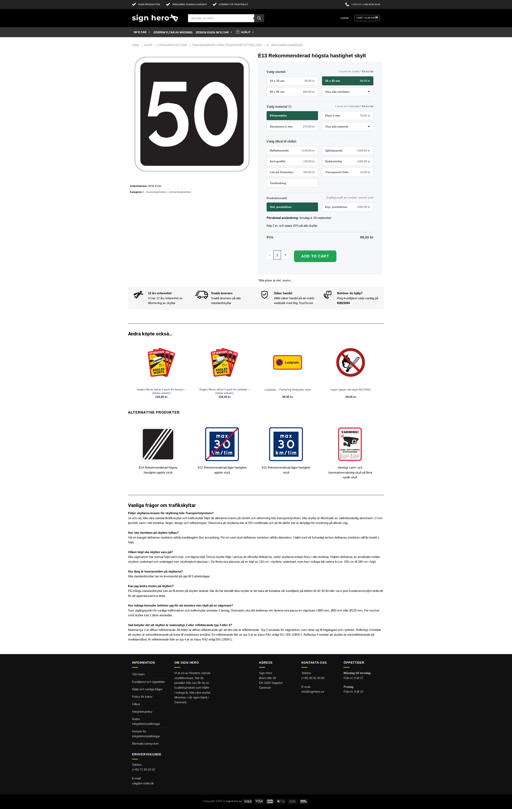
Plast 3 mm (347, 115)
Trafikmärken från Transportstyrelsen (227, 45)
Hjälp (245, 32)
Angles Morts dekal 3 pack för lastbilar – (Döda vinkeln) (224, 391)
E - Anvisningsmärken (285, 45)
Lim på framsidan (292, 172)
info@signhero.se (312, 691)
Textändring (278, 183)
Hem (135, 45)
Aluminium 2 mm (292, 126)
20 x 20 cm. (347, 80)
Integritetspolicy (142, 711)
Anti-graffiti (292, 161)
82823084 (343, 303)
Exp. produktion (347, 206)
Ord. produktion (281, 206)
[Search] (259, 18)
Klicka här (367, 71)
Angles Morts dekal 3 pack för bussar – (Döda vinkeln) (161, 391)
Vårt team (138, 674)
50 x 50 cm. (292, 91)
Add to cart (315, 256)
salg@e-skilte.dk (143, 783)
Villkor (136, 704)
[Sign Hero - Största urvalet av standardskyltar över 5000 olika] (157, 18)
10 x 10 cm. (292, 80)
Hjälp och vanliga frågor (147, 689)
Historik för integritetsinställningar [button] (146, 734)
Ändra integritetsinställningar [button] (146, 721)
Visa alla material (336, 126)
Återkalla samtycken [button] (145, 743)
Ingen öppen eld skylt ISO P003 (351, 389)
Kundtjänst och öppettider (148, 681)
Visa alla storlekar (337, 91)
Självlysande (347, 150)
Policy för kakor (142, 696)
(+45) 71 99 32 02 (143, 769)
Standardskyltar (172, 45)
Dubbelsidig (347, 161)
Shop (148, 45)
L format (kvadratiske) (179, 192)
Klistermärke (278, 115)
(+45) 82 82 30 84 (371, 4)
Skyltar (140, 32)
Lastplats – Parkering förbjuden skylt (288, 389)
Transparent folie (347, 172)
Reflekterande (292, 150)
